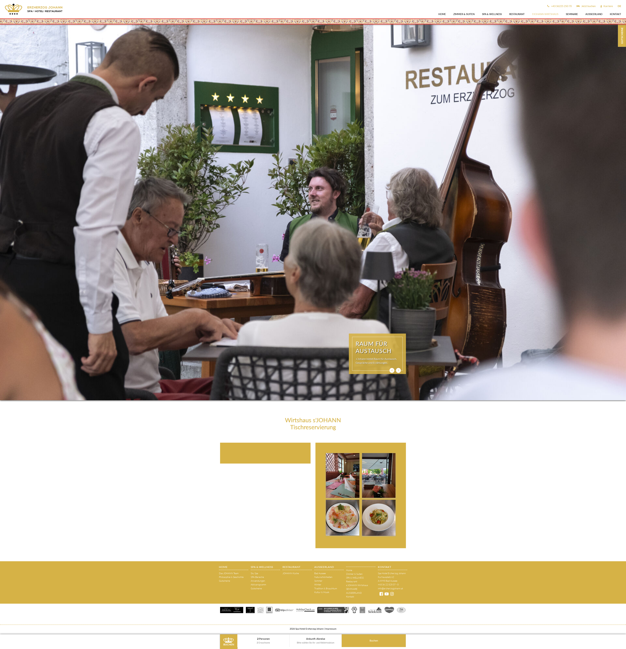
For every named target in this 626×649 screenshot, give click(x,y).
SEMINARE (572, 14)
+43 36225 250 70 (561, 6)
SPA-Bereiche (257, 577)
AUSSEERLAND (593, 14)
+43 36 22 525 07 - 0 (388, 584)
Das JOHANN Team (228, 573)
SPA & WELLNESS (492, 14)
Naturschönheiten (323, 577)
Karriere (608, 6)
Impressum (330, 628)
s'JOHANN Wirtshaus (545, 14)
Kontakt (615, 14)
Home (442, 14)
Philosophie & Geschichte (231, 577)
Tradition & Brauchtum (325, 588)
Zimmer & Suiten (464, 14)
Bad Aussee (320, 573)
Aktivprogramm (258, 584)
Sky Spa (254, 573)
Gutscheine (224, 580)
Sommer (318, 580)
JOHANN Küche (291, 573)
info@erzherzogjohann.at (390, 588)
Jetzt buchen (588, 6)
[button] (392, 370)
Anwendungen (258, 580)
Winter (317, 584)
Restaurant (517, 14)
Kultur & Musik (321, 592)
